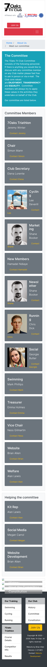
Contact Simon (17, 156)
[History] (23, 579)
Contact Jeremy (18, 133)
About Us (22, 43)
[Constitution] (23, 588)
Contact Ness (16, 435)
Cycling (8, 613)
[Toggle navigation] (37, 31)
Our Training (11, 601)
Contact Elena (17, 179)
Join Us (14, 25)
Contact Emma (17, 413)
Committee (33, 613)
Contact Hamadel (18, 269)
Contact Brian (16, 458)
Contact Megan (17, 540)
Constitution (34, 620)
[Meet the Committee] (23, 584)
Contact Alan (16, 481)
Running (9, 620)
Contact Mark (16, 390)
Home (9, 43)
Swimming (10, 607)
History (31, 607)
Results (8, 656)
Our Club (32, 601)
